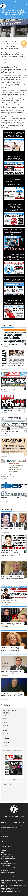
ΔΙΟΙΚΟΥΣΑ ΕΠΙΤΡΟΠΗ (6, 833)
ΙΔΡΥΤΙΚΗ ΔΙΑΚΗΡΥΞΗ (6, 839)
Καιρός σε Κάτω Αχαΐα (6, 733)
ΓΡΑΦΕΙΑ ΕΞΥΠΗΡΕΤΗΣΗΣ (7, 846)
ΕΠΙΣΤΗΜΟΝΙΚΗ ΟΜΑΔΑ (6, 836)
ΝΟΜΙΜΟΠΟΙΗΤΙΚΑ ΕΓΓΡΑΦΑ (8, 844)
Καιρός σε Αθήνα (5, 713)
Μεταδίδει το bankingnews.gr (9, 63)
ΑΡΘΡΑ (14, 7)
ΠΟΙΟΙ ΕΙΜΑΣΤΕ (4, 831)
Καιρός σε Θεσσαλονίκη (6, 726)
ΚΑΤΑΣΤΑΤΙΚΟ (4, 841)
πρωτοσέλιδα (14, 779)
